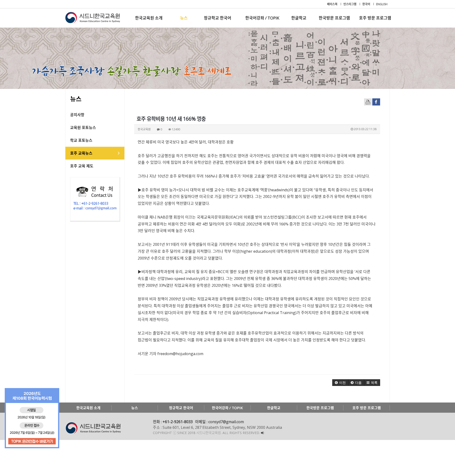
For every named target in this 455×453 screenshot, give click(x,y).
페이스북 (332, 4)
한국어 (366, 4)
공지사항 (77, 114)
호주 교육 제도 (81, 166)
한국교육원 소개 (149, 18)
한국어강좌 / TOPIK (262, 18)
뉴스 (184, 18)
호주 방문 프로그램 (375, 18)
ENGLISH (381, 4)
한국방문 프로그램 (334, 18)
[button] (340, 382)
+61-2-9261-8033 (178, 421)
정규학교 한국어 (217, 18)
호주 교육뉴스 (81, 153)
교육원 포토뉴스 (83, 127)
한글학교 (298, 18)
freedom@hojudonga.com (180, 353)
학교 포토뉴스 (81, 140)
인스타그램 (350, 4)
